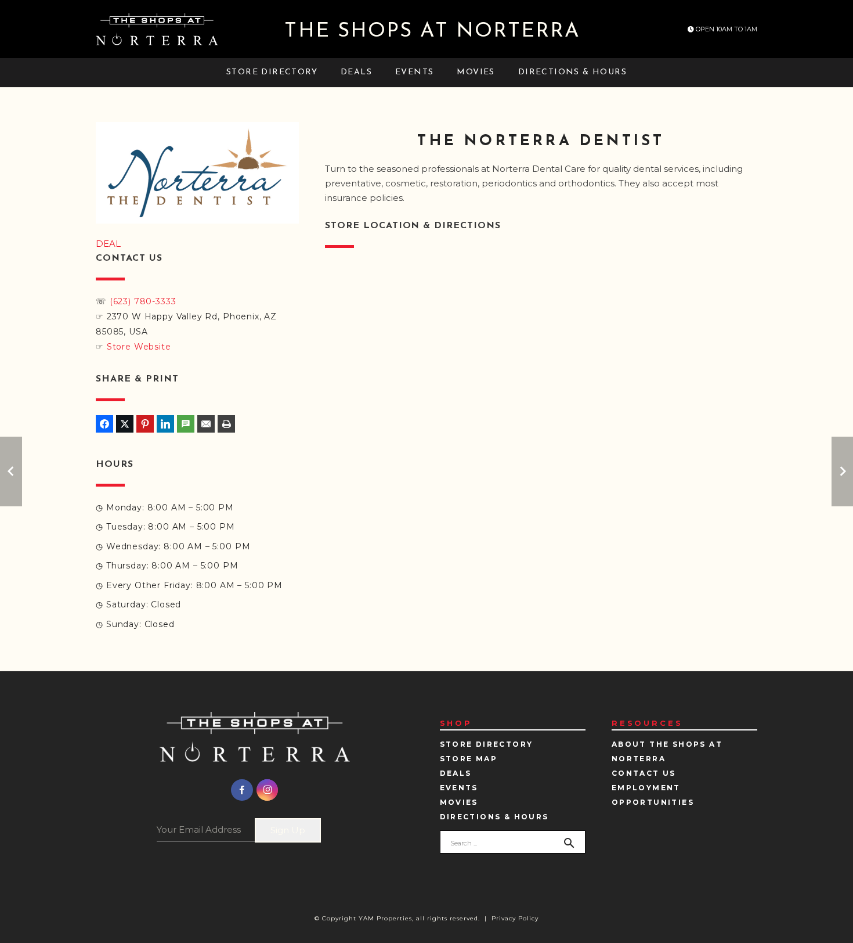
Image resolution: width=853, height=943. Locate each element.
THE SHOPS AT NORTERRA (432, 31)
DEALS (456, 773)
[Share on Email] (206, 424)
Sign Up (287, 830)
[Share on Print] (226, 424)
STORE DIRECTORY (486, 744)
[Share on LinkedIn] (165, 424)
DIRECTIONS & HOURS (494, 816)
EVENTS (459, 787)
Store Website (139, 346)
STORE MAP (469, 758)
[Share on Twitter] (124, 424)
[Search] (569, 843)
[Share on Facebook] (104, 424)
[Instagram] (267, 790)
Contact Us (644, 773)
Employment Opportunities (653, 795)
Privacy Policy (514, 918)
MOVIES (459, 802)
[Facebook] (242, 790)
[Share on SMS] (185, 424)
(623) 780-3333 (143, 301)
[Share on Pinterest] (145, 424)
